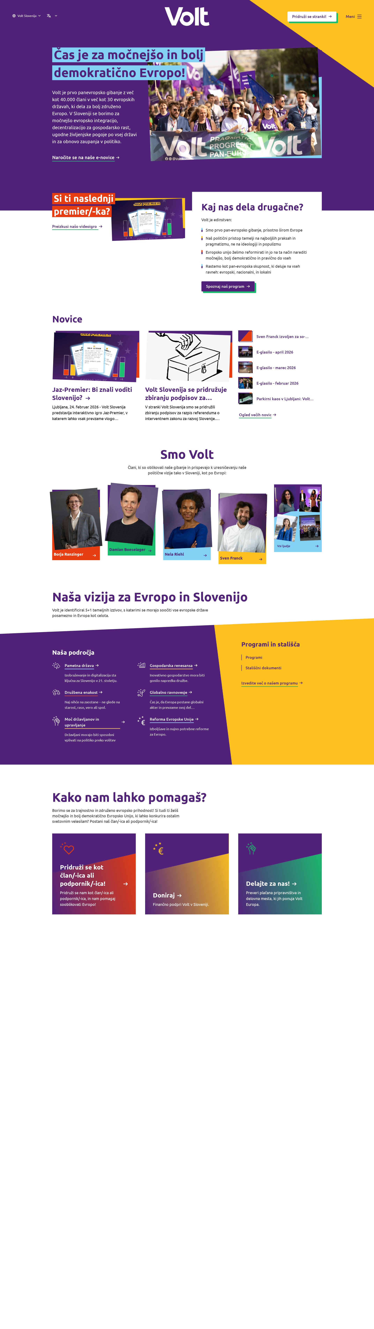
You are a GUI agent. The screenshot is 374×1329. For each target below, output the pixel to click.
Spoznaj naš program (225, 286)
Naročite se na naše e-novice (83, 157)
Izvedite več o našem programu (269, 683)
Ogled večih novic (255, 414)
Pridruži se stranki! (309, 16)
